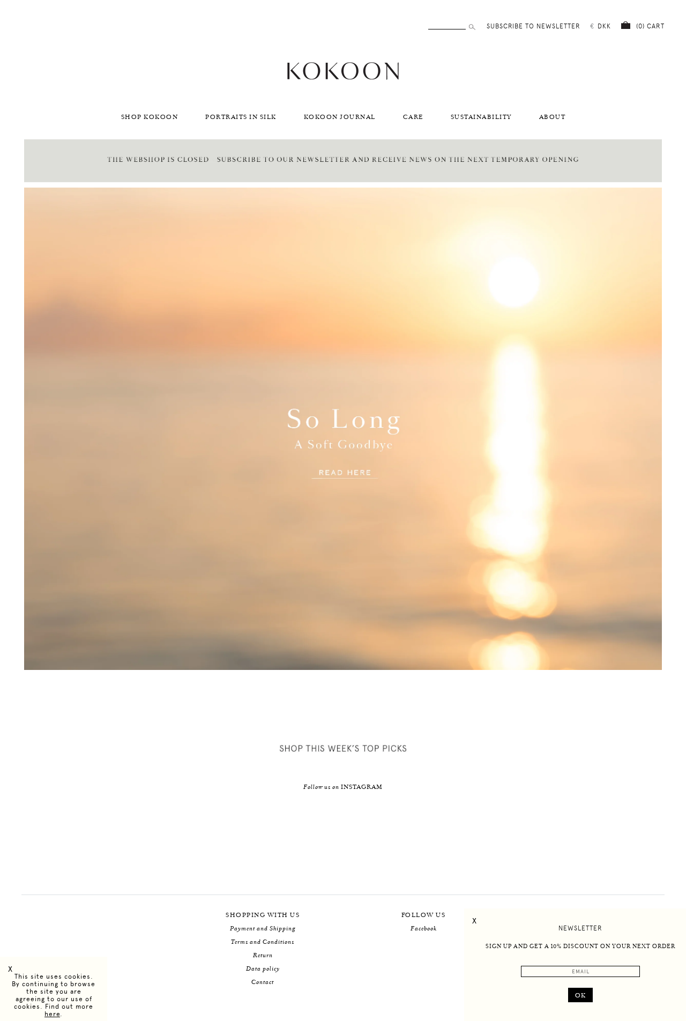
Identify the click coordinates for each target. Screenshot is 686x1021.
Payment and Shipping (263, 929)
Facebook (424, 929)
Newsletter (580, 928)
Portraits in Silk (241, 117)
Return (263, 955)
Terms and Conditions (262, 942)
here (52, 1014)
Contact (262, 982)
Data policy (263, 969)
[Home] (343, 78)
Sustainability (481, 117)
